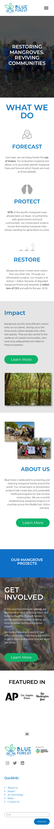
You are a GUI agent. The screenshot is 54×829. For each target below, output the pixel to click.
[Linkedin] (22, 763)
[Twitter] (15, 763)
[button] (46, 8)
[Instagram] (7, 763)
